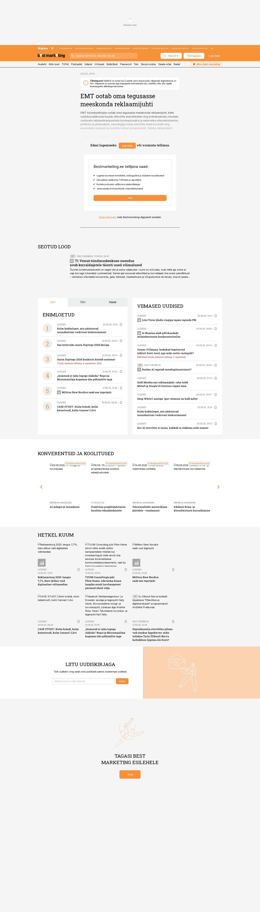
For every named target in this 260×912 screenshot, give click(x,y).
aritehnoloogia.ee (141, 48)
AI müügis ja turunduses (65, 506)
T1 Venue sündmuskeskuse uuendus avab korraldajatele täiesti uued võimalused (106, 263)
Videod (88, 64)
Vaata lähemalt (107, 217)
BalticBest (112, 64)
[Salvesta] (121, 324)
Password (125, 64)
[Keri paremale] (218, 486)
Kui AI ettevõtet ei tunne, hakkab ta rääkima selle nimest (172, 427)
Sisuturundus (148, 64)
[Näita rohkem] (212, 48)
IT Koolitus (97, 502)
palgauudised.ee (103, 48)
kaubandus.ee (65, 48)
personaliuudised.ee (84, 48)
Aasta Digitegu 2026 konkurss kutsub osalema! (86, 359)
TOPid (65, 64)
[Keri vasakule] (41, 486)
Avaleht (42, 64)
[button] (83, 681)
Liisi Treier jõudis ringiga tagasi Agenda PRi (169, 320)
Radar (177, 64)
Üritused (99, 64)
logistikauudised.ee (180, 48)
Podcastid (76, 64)
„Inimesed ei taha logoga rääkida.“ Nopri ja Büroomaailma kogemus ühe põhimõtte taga (105, 632)
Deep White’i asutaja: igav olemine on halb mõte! (167, 398)
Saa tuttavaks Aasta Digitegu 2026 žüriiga (83, 344)
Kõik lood (54, 64)
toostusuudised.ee (160, 48)
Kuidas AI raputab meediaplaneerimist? (166, 369)
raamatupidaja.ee (122, 48)
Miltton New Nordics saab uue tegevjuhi (86, 392)
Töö (136, 64)
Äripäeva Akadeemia (61, 502)
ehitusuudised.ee (199, 48)
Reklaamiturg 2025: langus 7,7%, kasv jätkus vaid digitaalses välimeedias (54, 581)
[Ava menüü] (52, 48)
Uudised (61, 324)
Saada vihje (164, 64)
